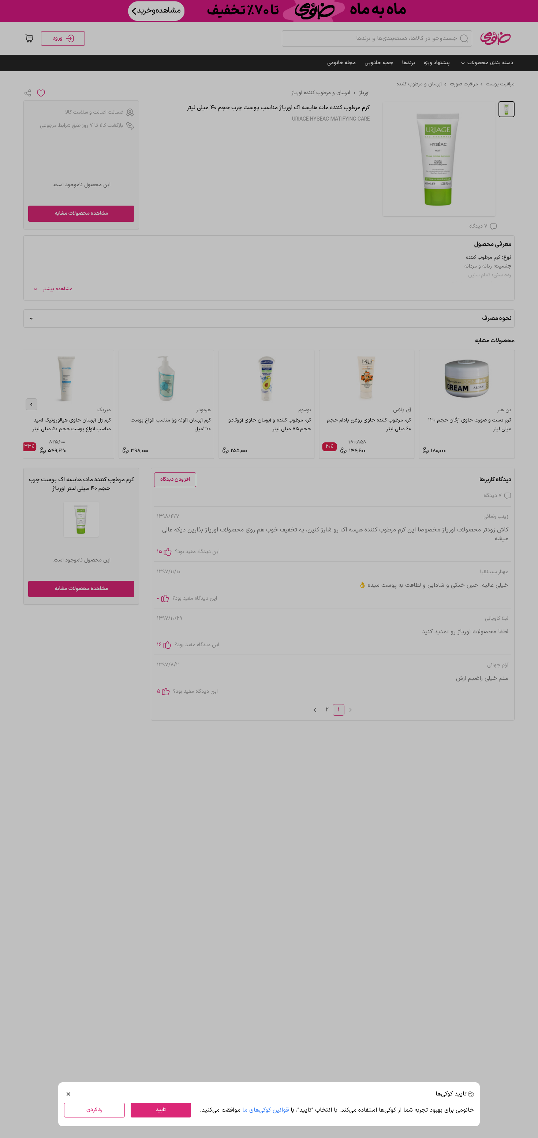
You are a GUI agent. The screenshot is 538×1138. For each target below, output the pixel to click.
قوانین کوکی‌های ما (265, 1110)
